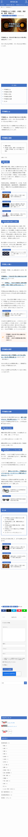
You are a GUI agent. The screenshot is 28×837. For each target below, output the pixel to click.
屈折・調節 (14, 15)
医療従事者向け (7, 795)
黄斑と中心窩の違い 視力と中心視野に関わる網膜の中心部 (18, 214)
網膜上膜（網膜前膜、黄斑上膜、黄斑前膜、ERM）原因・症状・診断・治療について (18, 205)
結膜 (5, 748)
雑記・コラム (7, 798)
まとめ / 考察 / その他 (9, 789)
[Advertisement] (14, 65)
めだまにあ (14, 1)
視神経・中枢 (7, 770)
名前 (4, 643)
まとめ (5, 101)
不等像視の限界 (8, 96)
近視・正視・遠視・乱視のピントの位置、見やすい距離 (18, 314)
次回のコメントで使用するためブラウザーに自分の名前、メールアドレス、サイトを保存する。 (14, 659)
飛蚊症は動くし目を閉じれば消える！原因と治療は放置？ (18, 556)
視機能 (5, 778)
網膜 (10, 15)
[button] (3, 610)
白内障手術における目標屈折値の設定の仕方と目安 (18, 490)
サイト (4, 653)
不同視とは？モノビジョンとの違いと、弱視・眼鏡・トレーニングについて (18, 253)
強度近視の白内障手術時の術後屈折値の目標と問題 (18, 499)
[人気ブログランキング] (4, 726)
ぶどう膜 (6, 764)
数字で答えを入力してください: (9, 662)
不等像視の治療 (8, 99)
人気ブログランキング (12, 726)
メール (4, 648)
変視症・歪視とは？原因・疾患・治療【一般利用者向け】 (18, 196)
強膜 (5, 751)
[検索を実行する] (25, 683)
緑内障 (5, 756)
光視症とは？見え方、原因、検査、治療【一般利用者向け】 (17, 547)
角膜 (5, 753)
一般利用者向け (5, 15)
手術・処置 (6, 780)
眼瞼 (5, 745)
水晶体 (5, 759)
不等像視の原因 (8, 92)
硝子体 (5, 762)
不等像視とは (7, 89)
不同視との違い (8, 94)
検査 (5, 783)
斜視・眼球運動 (7, 772)
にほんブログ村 (11, 722)
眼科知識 (6, 743)
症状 (21, 606)
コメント (5, 627)
